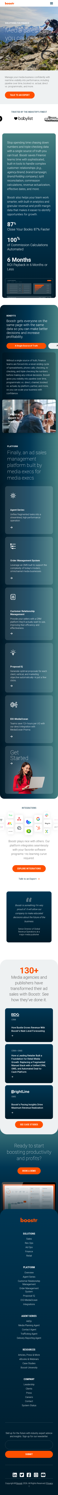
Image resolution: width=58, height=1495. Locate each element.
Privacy (49, 1483)
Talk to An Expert (20, 95)
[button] (51, 3)
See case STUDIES (29, 1124)
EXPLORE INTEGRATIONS (29, 868)
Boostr (19, 1483)
